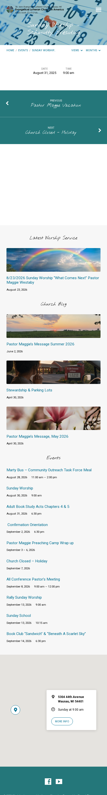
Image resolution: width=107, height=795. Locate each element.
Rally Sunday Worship (24, 597)
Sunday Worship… (43, 50)
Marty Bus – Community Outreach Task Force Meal (49, 470)
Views (75, 50)
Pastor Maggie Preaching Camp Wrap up (40, 543)
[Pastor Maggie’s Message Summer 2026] (53, 335)
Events (23, 50)
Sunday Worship (19, 488)
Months (92, 50)
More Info (62, 721)
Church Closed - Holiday (51, 133)
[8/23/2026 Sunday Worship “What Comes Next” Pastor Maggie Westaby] (53, 269)
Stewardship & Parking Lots (29, 390)
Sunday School (18, 615)
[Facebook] (48, 782)
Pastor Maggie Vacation (56, 105)
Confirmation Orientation (27, 525)
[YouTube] (59, 782)
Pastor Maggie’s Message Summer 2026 (40, 344)
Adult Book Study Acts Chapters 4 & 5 (37, 506)
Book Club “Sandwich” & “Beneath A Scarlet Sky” (46, 634)
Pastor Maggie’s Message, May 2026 (37, 436)
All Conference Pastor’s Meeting (33, 579)
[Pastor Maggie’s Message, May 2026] (53, 427)
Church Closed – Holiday (26, 561)
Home (10, 50)
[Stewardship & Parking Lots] (53, 381)
